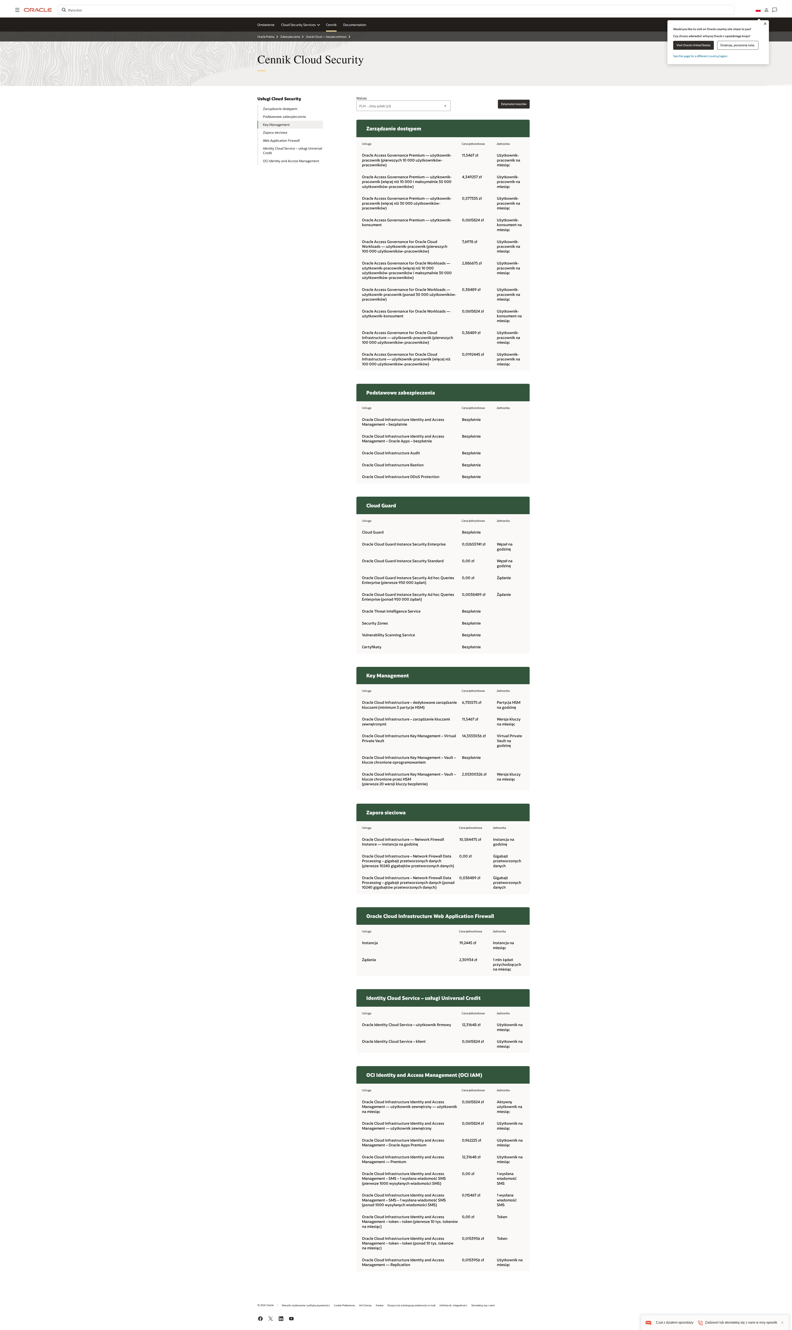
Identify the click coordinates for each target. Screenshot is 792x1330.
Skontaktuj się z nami (483, 1305)
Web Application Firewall (281, 140)
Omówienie (266, 24)
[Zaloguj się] (766, 9)
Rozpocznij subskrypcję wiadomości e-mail (411, 1305)
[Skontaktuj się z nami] (774, 9)
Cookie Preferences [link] (344, 1305)
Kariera (379, 1305)
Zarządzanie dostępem (280, 108)
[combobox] (396, 10)
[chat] (648, 1322)
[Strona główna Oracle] (38, 10)
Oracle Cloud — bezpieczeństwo (326, 37)
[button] (17, 9)
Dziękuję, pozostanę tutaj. (737, 45)
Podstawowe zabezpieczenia (284, 116)
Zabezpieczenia (290, 37)
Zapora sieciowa (275, 132)
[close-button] (782, 1322)
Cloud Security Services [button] (298, 24)
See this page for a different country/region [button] (700, 56)
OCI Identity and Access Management (291, 161)
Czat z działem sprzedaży (674, 1322)
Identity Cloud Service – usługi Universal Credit (292, 150)
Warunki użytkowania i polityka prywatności (306, 1305)
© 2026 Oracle (265, 1305)
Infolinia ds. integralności (453, 1305)
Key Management (276, 124)
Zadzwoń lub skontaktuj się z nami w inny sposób (741, 1322)
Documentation (354, 24)
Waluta (361, 98)
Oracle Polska (265, 37)
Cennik (331, 24)
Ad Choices (365, 1305)
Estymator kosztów (513, 104)
